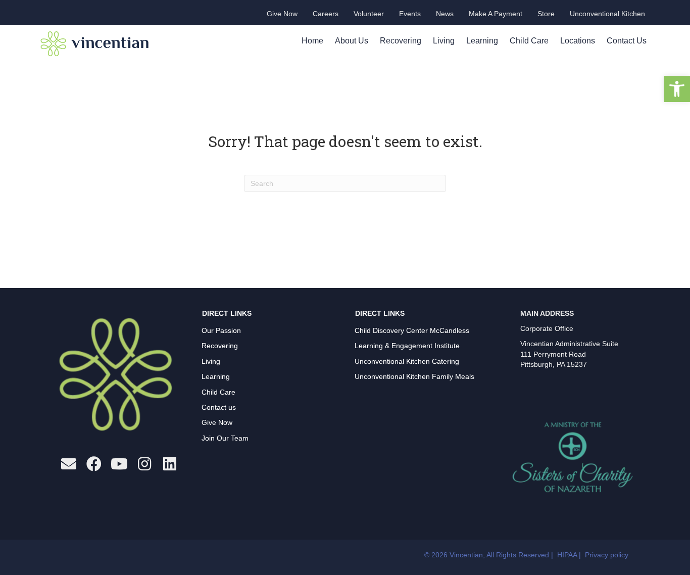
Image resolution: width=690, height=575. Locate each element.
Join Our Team (225, 438)
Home (312, 40)
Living (444, 40)
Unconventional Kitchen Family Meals (414, 376)
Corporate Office (546, 328)
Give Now (217, 422)
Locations (577, 40)
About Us (351, 40)
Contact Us (627, 40)
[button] (677, 89)
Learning (482, 40)
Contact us (219, 407)
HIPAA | (570, 555)
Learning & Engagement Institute (407, 346)
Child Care (529, 40)
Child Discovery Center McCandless (412, 330)
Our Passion (221, 330)
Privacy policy (606, 555)
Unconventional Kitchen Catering (407, 361)
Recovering (400, 40)
